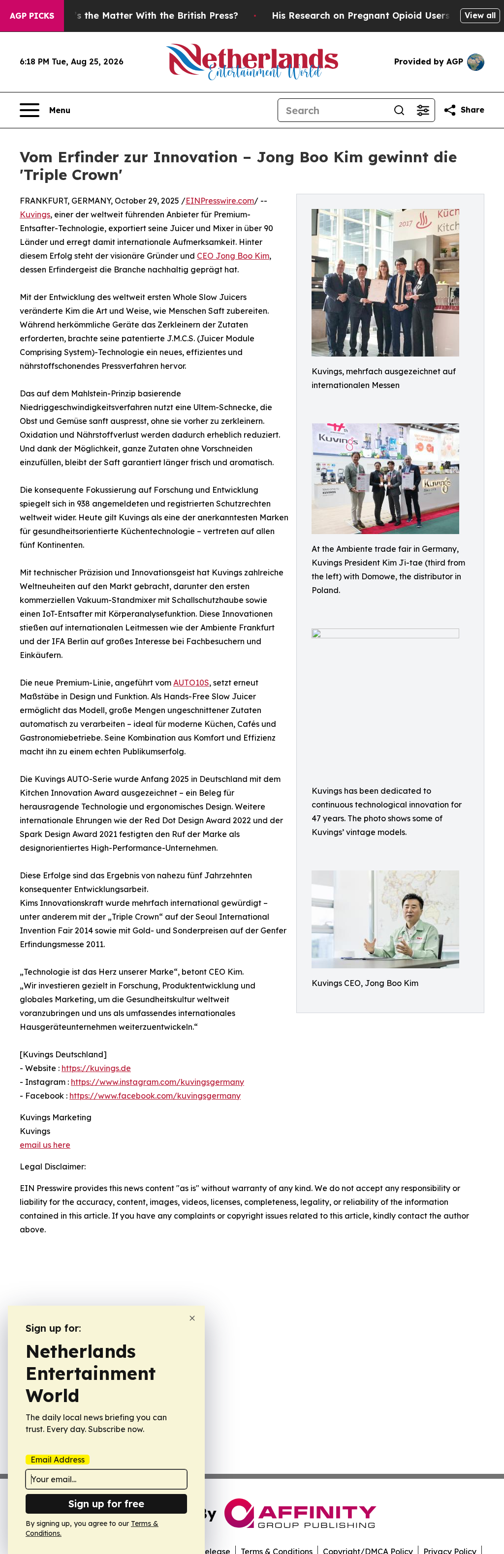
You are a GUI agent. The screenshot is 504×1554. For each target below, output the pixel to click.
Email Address (58, 1459)
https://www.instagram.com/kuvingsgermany (157, 1082)
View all (480, 15)
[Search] (399, 110)
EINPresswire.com (220, 201)
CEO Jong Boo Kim (233, 256)
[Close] (192, 1318)
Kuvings (35, 214)
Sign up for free (106, 1503)
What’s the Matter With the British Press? (144, 15)
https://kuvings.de (96, 1068)
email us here (45, 1145)
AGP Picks (32, 16)
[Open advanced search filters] (423, 110)
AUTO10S (191, 682)
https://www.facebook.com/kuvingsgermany (155, 1096)
